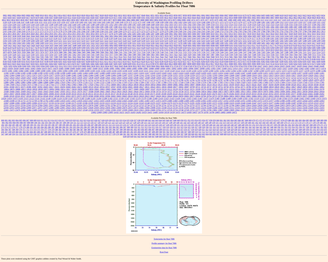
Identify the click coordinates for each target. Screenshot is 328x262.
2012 (226, 29)
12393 (45, 73)
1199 (162, 22)
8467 (56, 64)
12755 (102, 80)
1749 (32, 29)
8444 (23, 64)
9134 (272, 64)
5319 (79, 43)
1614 (120, 27)
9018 (217, 64)
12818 (248, 80)
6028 (185, 45)
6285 (70, 48)
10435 (282, 66)
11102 (103, 71)
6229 (10, 48)
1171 (130, 22)
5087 (217, 36)
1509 (208, 24)
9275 (314, 64)
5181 (272, 38)
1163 (94, 22)
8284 (203, 61)
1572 (42, 27)
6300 (83, 48)
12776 (164, 80)
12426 (186, 73)
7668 (212, 57)
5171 (226, 38)
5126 (55, 38)
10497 (89, 68)
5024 (272, 34)
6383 (254, 48)
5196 (14, 41)
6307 (116, 48)
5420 (5, 45)
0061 (199, 15)
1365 (125, 24)
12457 (299, 73)
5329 (125, 43)
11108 (135, 71)
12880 (6, 82)
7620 (139, 57)
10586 (106, 68)
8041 (83, 59)
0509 (60, 18)
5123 (41, 38)
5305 (23, 43)
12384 (17, 73)
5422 (14, 45)
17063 (68, 82)
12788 (226, 80)
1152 (45, 22)
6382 (249, 48)
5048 (51, 36)
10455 (4, 68)
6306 (111, 48)
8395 (305, 61)
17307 (158, 82)
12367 (250, 71)
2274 (143, 31)
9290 (323, 64)
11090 (42, 71)
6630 (33, 50)
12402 (79, 73)
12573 (198, 75)
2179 (65, 31)
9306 (52, 66)
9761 (227, 66)
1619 (143, 27)
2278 (162, 31)
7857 (318, 57)
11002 (207, 68)
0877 (110, 20)
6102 (236, 45)
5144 (134, 38)
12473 (34, 75)
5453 (97, 45)
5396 (240, 43)
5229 (139, 41)
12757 (107, 80)
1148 (27, 22)
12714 (276, 78)
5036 (5, 36)
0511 (69, 18)
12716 (282, 78)
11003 (213, 68)
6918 (268, 50)
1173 (139, 22)
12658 (203, 78)
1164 (99, 22)
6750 (125, 50)
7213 (314, 52)
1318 (309, 22)
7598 (56, 57)
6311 (134, 48)
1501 (185, 24)
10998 (202, 68)
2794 (286, 31)
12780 (180, 80)
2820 (33, 34)
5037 (10, 36)
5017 (245, 34)
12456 (293, 73)
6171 (267, 45)
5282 (282, 41)
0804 (263, 18)
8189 (19, 61)
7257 (56, 55)
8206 (79, 61)
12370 (267, 71)
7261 (69, 55)
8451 (37, 64)
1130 (14, 22)
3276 (102, 34)
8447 (28, 64)
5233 (157, 41)
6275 (23, 48)
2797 (300, 31)
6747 (111, 50)
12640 (102, 78)
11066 (312, 68)
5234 (162, 41)
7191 (300, 52)
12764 (118, 80)
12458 (305, 73)
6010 (125, 45)
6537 (10, 50)
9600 (84, 66)
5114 (5, 38)
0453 (318, 15)
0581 (120, 18)
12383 (11, 73)
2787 (259, 31)
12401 (73, 73)
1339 (56, 24)
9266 (305, 64)
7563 (291, 55)
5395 (235, 43)
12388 (34, 73)
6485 (314, 48)
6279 (42, 48)
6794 (171, 50)
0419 (286, 15)
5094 (250, 36)
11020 (257, 68)
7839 (300, 57)
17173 (113, 82)
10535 (100, 68)
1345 (79, 24)
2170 (28, 31)
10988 (151, 68)
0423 (305, 15)
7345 (92, 55)
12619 (305, 75)
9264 (295, 64)
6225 (314, 45)
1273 (226, 22)
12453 (276, 73)
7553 (268, 55)
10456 (10, 68)
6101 (231, 45)
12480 (68, 75)
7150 (175, 52)
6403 (295, 48)
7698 (245, 57)
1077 (207, 20)
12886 (40, 82)
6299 (79, 48)
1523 (272, 24)
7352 (102, 55)
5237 (175, 41)
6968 (314, 50)
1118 (284, 20)
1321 (318, 22)
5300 (323, 41)
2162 (314, 29)
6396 (277, 48)
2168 (19, 31)
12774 (152, 80)
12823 (276, 80)
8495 (116, 64)
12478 (57, 75)
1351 (106, 24)
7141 (166, 52)
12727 (316, 78)
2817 (19, 34)
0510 (65, 18)
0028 (102, 15)
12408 (102, 73)
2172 (37, 31)
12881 (11, 82)
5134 (88, 38)
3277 (106, 34)
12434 (220, 73)
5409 (277, 43)
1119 (288, 20)
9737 (181, 66)
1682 (272, 27)
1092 (248, 20)
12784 (203, 80)
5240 (189, 41)
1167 (112, 22)
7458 (203, 55)
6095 (208, 45)
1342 (70, 24)
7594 (37, 57)
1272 (222, 22)
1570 (32, 27)
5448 (74, 45)
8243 (157, 61)
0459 (23, 18)
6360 (226, 48)
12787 (220, 80)
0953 (165, 20)
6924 (295, 50)
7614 (120, 57)
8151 (235, 59)
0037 (139, 15)
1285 (272, 22)
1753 (51, 29)
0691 (249, 18)
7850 (314, 57)
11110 (141, 71)
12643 (119, 78)
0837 (27, 20)
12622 (321, 75)
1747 (23, 29)
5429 (37, 45)
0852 (55, 20)
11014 (235, 68)
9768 (255, 66)
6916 (259, 50)
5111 (314, 36)
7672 (222, 57)
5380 (185, 43)
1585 (102, 27)
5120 (28, 38)
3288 (157, 34)
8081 (120, 59)
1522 (268, 24)
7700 (254, 57)
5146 (143, 38)
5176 (249, 38)
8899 (194, 64)
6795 (175, 50)
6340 (180, 48)
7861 (323, 57)
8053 (97, 59)
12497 (124, 75)
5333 (143, 43)
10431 (265, 66)
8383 (268, 61)
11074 (323, 68)
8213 (111, 61)
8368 (226, 61)
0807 (272, 18)
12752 (90, 80)
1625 (166, 27)
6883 (217, 50)
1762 (92, 29)
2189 (97, 31)
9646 (126, 66)
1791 (208, 29)
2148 (254, 29)
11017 (240, 68)
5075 (162, 36)
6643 (88, 50)
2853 (42, 34)
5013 (226, 34)
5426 (33, 45)
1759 (79, 29)
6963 (305, 50)
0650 (217, 18)
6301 (88, 48)
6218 (286, 45)
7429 (189, 55)
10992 (173, 68)
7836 (295, 57)
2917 (83, 34)
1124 (311, 20)
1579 (74, 27)
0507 (51, 18)
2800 (314, 31)
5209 (51, 41)
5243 (203, 41)
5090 (231, 36)
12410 (113, 73)
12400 (68, 73)
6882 (212, 50)
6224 (309, 45)
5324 (102, 43)
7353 (106, 55)
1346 (83, 24)
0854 (64, 20)
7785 (272, 57)
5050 (60, 36)
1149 (32, 22)
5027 (286, 34)
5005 (189, 34)
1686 (291, 27)
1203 (180, 22)
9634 (107, 66)
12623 (6, 78)
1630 (175, 27)
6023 (162, 45)
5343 (157, 43)
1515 (235, 24)
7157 (208, 52)
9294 (15, 66)
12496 (119, 75)
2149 (259, 29)
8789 (152, 64)
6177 (272, 45)
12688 (214, 78)
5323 (97, 43)
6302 (93, 48)
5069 (139, 36)
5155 (152, 38)
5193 (323, 38)
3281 (125, 34)
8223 (139, 61)
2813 (323, 31)
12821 (265, 80)
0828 (309, 18)
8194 (33, 61)
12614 (276, 75)
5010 (212, 34)
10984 (128, 68)
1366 (129, 24)
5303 (14, 43)
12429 (197, 73)
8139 (203, 59)
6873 (189, 50)
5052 (70, 36)
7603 (74, 57)
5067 (130, 36)
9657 (144, 66)
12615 (282, 75)
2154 (282, 29)
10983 (123, 68)
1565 (9, 27)
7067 (33, 52)
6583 (19, 50)
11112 (151, 71)
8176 (300, 59)
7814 (286, 57)
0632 (166, 18)
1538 (314, 24)
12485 (96, 75)
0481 (42, 18)
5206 (37, 41)
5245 (212, 41)
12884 (28, 82)
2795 (291, 31)
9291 (6, 66)
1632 (185, 27)
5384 (199, 43)
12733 (17, 80)
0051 (152, 15)
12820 (259, 80)
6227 (323, 45)
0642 (185, 18)
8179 (309, 59)
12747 (62, 80)
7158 (212, 52)
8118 (157, 59)
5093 (245, 36)
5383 (194, 43)
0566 (92, 18)
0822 (291, 18)
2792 (282, 31)
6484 (309, 48)
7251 (37, 55)
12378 (306, 71)
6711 (97, 50)
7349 (97, 55)
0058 (185, 15)
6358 (217, 48)
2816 (14, 34)
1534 (295, 24)
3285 (143, 34)
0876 (105, 20)
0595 (162, 18)
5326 (111, 43)
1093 (253, 20)
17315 (169, 82)
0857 (78, 20)
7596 (46, 57)
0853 (59, 20)
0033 (125, 15)
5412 (291, 43)
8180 (314, 59)
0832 (4, 20)
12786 (214, 80)
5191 (314, 38)
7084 (79, 52)
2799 (309, 31)
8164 (258, 59)
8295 (208, 61)
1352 (111, 24)
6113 (245, 45)
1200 (166, 22)
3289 (162, 34)
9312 (61, 66)
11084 (20, 71)
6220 (295, 45)
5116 (14, 38)
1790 (203, 29)
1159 (77, 22)
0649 (212, 18)
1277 (245, 22)
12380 (318, 71)
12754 (96, 80)
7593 (33, 57)
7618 (129, 57)
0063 (208, 15)
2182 (79, 31)
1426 (139, 24)
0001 (5, 15)
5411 (286, 43)
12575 (203, 75)
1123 (306, 20)
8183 (323, 59)
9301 (29, 66)
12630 (45, 78)
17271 (152, 82)
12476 (45, 75)
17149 (96, 82)
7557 (277, 55)
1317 (305, 22)
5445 (61, 45)
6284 (65, 48)
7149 (171, 52)
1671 (231, 27)
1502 (189, 24)
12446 (237, 73)
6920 (277, 50)
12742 (45, 80)
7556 (272, 55)
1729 (14, 29)
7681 (231, 57)
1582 (88, 27)
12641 (107, 78)
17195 (124, 82)
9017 (212, 64)
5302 (10, 43)
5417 (314, 43)
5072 (148, 36)
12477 (51, 75)
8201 (60, 61)
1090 (239, 20)
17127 (90, 82)
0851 (50, 20)
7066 (28, 52)
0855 (68, 20)
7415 (171, 55)
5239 (185, 41)
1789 (199, 29)
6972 (323, 50)
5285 (295, 41)
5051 (65, 36)
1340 (60, 24)
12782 (192, 80)
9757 (213, 66)
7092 (107, 52)
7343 (88, 55)
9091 (235, 64)
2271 (129, 31)
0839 (32, 20)
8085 (130, 59)
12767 (124, 80)
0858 (82, 20)
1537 (309, 24)
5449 (79, 45)
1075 (198, 20)
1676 (249, 27)
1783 (171, 29)
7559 (286, 55)
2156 (291, 29)
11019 (251, 68)
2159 (305, 29)
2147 (249, 29)
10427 (259, 66)
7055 (19, 52)
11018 (246, 68)
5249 (231, 41)
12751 (85, 80)
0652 (226, 18)
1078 (211, 20)
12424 (180, 73)
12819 (254, 80)
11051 (262, 68)
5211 (60, 41)
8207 (83, 61)
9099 (259, 64)
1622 (152, 27)
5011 (217, 34)
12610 (254, 75)
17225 (130, 82)
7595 (42, 57)
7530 (231, 55)
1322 (323, 22)
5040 (24, 36)
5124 (46, 38)
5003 (180, 34)
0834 (13, 20)
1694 (323, 27)
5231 (148, 41)
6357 (212, 48)
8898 (189, 64)
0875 (101, 20)
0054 (166, 15)
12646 (136, 78)
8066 (107, 59)
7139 (157, 52)
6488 (323, 48)
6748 (116, 50)
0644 (194, 18)
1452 (166, 24)
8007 (51, 59)
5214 (74, 41)
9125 (268, 64)
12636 (79, 78)
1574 (51, 27)
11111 (146, 71)
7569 (309, 55)
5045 (37, 36)
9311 (56, 66)
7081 (65, 52)
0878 (115, 20)
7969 (33, 59)
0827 (305, 18)
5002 (175, 34)
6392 (263, 48)
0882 (128, 20)
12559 (192, 75)
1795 (217, 29)
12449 (254, 73)
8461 (46, 64)
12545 (158, 75)
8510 (139, 64)
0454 (323, 15)
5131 (74, 38)
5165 (198, 38)
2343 (194, 31)
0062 (203, 15)
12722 (293, 78)
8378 (249, 61)
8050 (88, 59)
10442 (304, 66)
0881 (124, 20)
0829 (314, 18)
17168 (107, 82)
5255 (254, 41)
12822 (271, 80)
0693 (259, 18)
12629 (40, 78)
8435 (14, 64)
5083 (199, 36)
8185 (10, 61)
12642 (113, 78)
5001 (171, 34)
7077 (47, 52)
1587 (111, 27)
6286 (74, 48)
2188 (92, 31)
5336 (152, 43)
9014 (208, 64)
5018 (249, 34)
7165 (235, 52)
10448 (316, 66)
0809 (277, 18)
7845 (305, 57)
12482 (79, 75)
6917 (263, 50)
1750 (37, 29)
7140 (162, 52)
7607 (93, 57)
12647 (141, 78)
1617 (134, 27)
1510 (213, 24)
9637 (112, 66)
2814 (5, 34)
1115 (271, 20)
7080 (60, 52)
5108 (305, 36)
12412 (124, 73)
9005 (203, 64)
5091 (236, 36)
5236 (171, 41)
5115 (10, 38)
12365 (239, 71)
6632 (42, 50)
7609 (97, 57)
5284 (291, 41)
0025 (92, 15)
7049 (14, 52)
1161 (86, 22)
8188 (14, 61)
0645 (199, 18)
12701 (237, 78)
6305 (106, 48)
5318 (74, 43)
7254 (51, 55)
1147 (23, 22)
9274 (309, 64)
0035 (134, 15)
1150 (36, 22)
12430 (203, 73)
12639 (96, 78)
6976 (10, 52)
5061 (102, 36)
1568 (23, 27)
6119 (258, 45)
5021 (263, 34)
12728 (321, 78)
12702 (243, 78)
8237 (152, 61)
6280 (46, 48)
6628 (23, 50)
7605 (83, 57)
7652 (180, 57)
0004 (19, 15)
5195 (10, 41)
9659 (149, 66)
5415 (305, 43)
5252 (245, 41)
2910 (51, 34)
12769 (135, 80)
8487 (111, 64)
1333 (28, 24)
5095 (254, 36)
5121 (32, 38)
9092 (240, 64)
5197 (19, 41)
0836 (22, 20)
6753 (139, 50)
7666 (208, 57)
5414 (300, 43)
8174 (291, 59)
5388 (212, 43)
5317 (69, 43)
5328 (120, 43)
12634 (68, 78)
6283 (60, 48)
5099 (263, 36)
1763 (97, 29)
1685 (286, 27)
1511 (217, 24)
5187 (295, 38)
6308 (120, 48)
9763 (236, 66)
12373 (284, 71)
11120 (172, 71)
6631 (37, 50)
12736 (28, 80)
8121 (162, 59)
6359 (222, 48)
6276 (28, 48)
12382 (6, 73)
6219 (291, 45)
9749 (190, 66)
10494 (78, 68)
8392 (291, 61)
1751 (42, 29)
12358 (205, 71)
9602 (89, 66)
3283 (134, 34)
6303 (97, 48)
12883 (23, 82)
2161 (309, 29)
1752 (46, 29)
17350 (197, 82)
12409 (107, 73)
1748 (28, 29)
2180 (69, 31)
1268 (208, 22)
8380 (254, 61)
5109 (310, 36)
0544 (74, 18)
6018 (139, 45)
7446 (199, 55)
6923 (291, 50)
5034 (318, 34)
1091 (244, 20)
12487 (102, 75)
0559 (79, 18)
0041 (148, 15)
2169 (23, 31)
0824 (300, 18)
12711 (265, 78)
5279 (268, 41)
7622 (143, 57)
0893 (152, 20)
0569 (106, 18)
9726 (176, 66)
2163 (318, 29)
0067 (226, 15)
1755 (60, 29)
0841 (41, 20)
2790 (272, 31)
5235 (166, 41)
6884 (222, 50)
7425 (180, 55)
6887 (231, 50)
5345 (162, 43)
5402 (268, 43)
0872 (87, 20)
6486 (318, 48)
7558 (282, 55)
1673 (240, 27)
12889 (51, 82)
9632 (102, 66)
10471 (49, 68)
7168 (249, 52)
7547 (249, 55)
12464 (11, 75)
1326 (14, 24)
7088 (93, 52)
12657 (198, 78)
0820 (282, 18)
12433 (214, 73)
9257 (286, 64)
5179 (263, 38)
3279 (116, 34)
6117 (254, 45)
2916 (79, 34)
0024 (88, 15)
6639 (70, 50)
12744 (51, 80)
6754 (143, 50)
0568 (102, 18)
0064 (212, 15)
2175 (51, 31)
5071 (143, 36)
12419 (158, 73)
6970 (318, 50)
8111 (153, 59)
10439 (299, 66)
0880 (119, 20)
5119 (23, 38)
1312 (282, 22)
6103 (240, 45)
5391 (226, 43)
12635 (73, 78)
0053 (162, 15)
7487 (212, 55)
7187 (282, 52)
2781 (231, 31)
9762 (231, 66)
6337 (166, 48)
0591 (143, 18)
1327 (19, 24)
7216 (5, 55)
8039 (79, 59)
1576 (60, 27)
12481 (73, 75)
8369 (231, 61)
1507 (203, 24)
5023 (268, 34)
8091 (143, 59)
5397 (245, 43)
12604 (220, 75)
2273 (139, 31)
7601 (70, 57)
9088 (231, 64)
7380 (120, 55)
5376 (171, 43)
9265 (300, 64)
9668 (167, 66)
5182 (277, 38)
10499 (95, 68)
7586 (19, 57)
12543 (152, 75)
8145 (221, 59)
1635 (199, 27)
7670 (217, 57)
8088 (139, 59)
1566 (14, 27)
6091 (190, 45)
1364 (120, 24)
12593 (214, 75)
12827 (299, 80)
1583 (92, 27)
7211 (305, 52)
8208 (88, 61)
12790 (231, 80)
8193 (28, 61)
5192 (318, 38)
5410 (282, 43)
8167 (272, 59)
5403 (272, 43)
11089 (37, 71)
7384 (129, 55)
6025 (171, 45)
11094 (65, 71)
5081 (190, 36)
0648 (208, 18)
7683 (235, 57)
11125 (183, 71)
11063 (301, 68)
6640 (74, 50)
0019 (79, 15)
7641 (157, 57)
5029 (295, 34)
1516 (240, 24)
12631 (51, 78)
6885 (226, 50)
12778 (169, 80)
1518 (249, 24)
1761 (88, 29)
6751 (129, 50)
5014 (231, 34)
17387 (214, 82)
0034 (129, 15)
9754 (204, 66)
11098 (81, 71)
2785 (249, 31)
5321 (88, 43)
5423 (19, 45)
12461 (321, 73)
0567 (97, 18)
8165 (263, 59)
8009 (56, 59)
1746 (19, 29)
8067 (111, 59)
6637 (60, 50)
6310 (129, 48)
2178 (60, 31)
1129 (9, 22)
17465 (259, 82)
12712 (271, 78)
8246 (162, 61)
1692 (314, 27)
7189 (291, 52)
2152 (272, 29)
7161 (226, 52)
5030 (300, 34)
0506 (46, 18)
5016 (240, 34)
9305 (47, 66)
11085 (26, 71)
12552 (181, 75)
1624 (162, 27)
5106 (296, 36)
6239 (14, 48)
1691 (309, 27)
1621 (148, 27)
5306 (28, 43)
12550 (169, 75)
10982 (117, 68)
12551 (175, 75)
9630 (93, 66)
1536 (305, 24)
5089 (226, 36)
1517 (245, 24)
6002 (111, 45)
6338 (171, 48)
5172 (231, 38)
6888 (235, 50)
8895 (180, 64)
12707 (248, 78)
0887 (138, 20)
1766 (111, 29)
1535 (300, 24)
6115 (249, 45)
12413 (130, 73)
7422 (175, 55)
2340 (180, 31)
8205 (74, 61)
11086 (31, 71)
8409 (5, 64)
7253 (46, 55)
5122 (37, 38)
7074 (42, 52)
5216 (83, 41)
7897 (5, 59)
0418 (281, 15)
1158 (72, 22)
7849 (309, 57)
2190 (102, 31)
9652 (135, 66)
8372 (235, 61)
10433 (271, 66)
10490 (72, 68)
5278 (263, 41)
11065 (306, 68)
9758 (218, 66)
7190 (295, 52)
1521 (263, 24)
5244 (208, 41)
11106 (124, 71)
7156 (203, 52)
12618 (299, 75)
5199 (28, 41)
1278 (249, 22)
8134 (194, 59)
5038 (14, 36)
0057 (180, 15)
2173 (42, 31)
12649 (152, 78)
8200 (56, 61)
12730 (11, 80)
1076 (202, 20)
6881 (208, 50)
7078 (51, 52)
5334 (148, 43)
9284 (318, 64)
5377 (175, 43)
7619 (134, 57)
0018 (74, 15)
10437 (293, 66)
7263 (79, 55)
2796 (295, 31)
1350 (102, 24)
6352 (189, 48)
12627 (28, 78)
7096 (116, 52)
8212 (106, 61)
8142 (208, 59)
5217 (88, 41)
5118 (19, 38)
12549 (164, 75)
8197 (42, 61)
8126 (175, 59)
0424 (309, 15)
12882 (17, 82)
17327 (175, 82)
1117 (279, 20)
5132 (78, 38)
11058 (290, 68)
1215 (194, 22)
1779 (152, 29)
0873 (92, 20)
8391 (286, 61)
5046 (42, 36)
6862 (180, 50)
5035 (323, 34)
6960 (300, 50)
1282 (268, 22)
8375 (245, 61)
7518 (226, 55)
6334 (152, 48)
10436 (287, 66)
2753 (222, 31)
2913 (65, 34)
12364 (233, 71)
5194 (5, 41)
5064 (116, 36)
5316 (65, 43)
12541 (141, 75)
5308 (37, 43)
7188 (286, 52)
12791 (237, 80)
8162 (249, 59)
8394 (300, 61)
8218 (134, 61)
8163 (254, 59)
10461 (27, 68)
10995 (185, 68)
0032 (120, 15)
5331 (134, 43)
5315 (60, 43)
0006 (28, 15)
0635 (171, 18)
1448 (148, 24)
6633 (46, 50)
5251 (240, 41)
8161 (245, 59)
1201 (171, 22)
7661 (194, 57)
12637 (85, 78)
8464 (51, 64)
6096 (213, 45)
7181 (254, 52)
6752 (134, 50)
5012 (221, 34)
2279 (166, 31)
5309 (42, 43)
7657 (185, 57)
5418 (318, 43)
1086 (221, 20)
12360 (210, 71)
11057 (284, 68)
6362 (235, 48)
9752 (199, 66)
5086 (213, 36)
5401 (263, 43)
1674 (245, 27)
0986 (184, 20)
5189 (304, 38)
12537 (130, 75)
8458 (42, 64)
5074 (157, 36)
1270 (212, 22)
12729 (6, 80)
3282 (129, 34)
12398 (62, 73)
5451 (88, 45)
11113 (156, 71)
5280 (272, 41)
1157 (68, 22)
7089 (97, 52)
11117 (161, 71)
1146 (18, 22)
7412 (166, 55)
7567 (300, 55)
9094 (245, 64)
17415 (226, 82)
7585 (14, 57)
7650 (175, 57)
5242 (199, 41)
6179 (277, 45)
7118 (143, 52)
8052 (93, 59)
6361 (231, 48)
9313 (66, 66)
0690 (245, 18)
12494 (113, 75)
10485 (61, 68)
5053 (74, 36)
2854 (46, 34)
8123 (166, 59)
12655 (186, 78)
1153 (50, 22)
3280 (120, 34)
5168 (212, 38)
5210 (56, 41)
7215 (323, 52)
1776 (139, 29)
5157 (161, 38)
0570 (111, 18)
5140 (115, 38)
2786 (254, 31)
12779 (175, 80)
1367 (134, 24)
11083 (15, 71)
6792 (162, 50)
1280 (259, 22)
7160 (222, 52)
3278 (111, 34)
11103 (108, 71)
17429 (242, 82)
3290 (166, 34)
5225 (120, 41)
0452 (314, 15)
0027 (97, 15)
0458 (19, 18)
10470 (44, 68)
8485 (102, 64)
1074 (193, 20)
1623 (157, 27)
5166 (203, 38)
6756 (152, 50)
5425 (28, 45)
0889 (147, 20)
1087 (225, 20)
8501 (134, 64)
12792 (242, 80)
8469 (60, 64)
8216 (125, 61)
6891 (245, 50)
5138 (106, 38)
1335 (37, 24)
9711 (172, 66)
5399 (254, 43)
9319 (79, 66)
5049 (56, 36)
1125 (315, 20)
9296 (20, 66)
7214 (318, 52)
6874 (194, 50)
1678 (259, 27)
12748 (68, 80)
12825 (288, 80)
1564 (5, 27)
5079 (180, 36)
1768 (120, 29)
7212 (309, 52)
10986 (140, 68)
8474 (70, 64)
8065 (102, 59)
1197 (153, 22)
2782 (235, 31)
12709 (260, 78)
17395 (220, 82)
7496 (217, 55)
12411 (118, 73)
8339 (222, 61)
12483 (85, 75)
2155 (286, 29)
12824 (282, 80)
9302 (33, 66)
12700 (231, 78)
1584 (97, 27)
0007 (33, 15)
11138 (188, 71)
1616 (129, 27)
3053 (88, 34)
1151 (41, 22)
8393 (295, 61)
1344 (74, 24)
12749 (73, 80)
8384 (272, 61)
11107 (130, 71)
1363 (116, 24)
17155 (102, 82)
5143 (129, 38)
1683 (277, 27)
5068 (134, 36)
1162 (90, 22)
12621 (316, 75)
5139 (111, 38)
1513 (226, 24)
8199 (51, 61)
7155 (199, 52)
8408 (323, 61)
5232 (152, 41)
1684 (282, 27)
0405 (263, 15)
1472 (176, 24)
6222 (300, 45)
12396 (57, 73)
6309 (125, 48)
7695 (240, 57)
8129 (185, 59)
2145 (240, 29)
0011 (46, 15)
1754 (56, 29)
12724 (305, 78)
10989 (157, 68)
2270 (125, 31)
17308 (164, 82)
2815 (10, 34)
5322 (92, 43)
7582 (10, 57)
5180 (267, 38)
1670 (226, 27)
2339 (175, 31)
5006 (194, 34)
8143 (212, 59)
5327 (116, 43)
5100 (268, 36)
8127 (180, 59)
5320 (83, 43)
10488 (66, 68)
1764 (102, 29)
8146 (226, 59)
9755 (208, 66)
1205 (189, 22)
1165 (103, 22)
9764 (241, 66)
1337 (46, 24)
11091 (48, 71)
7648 (171, 57)
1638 (208, 27)
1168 (117, 22)
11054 (273, 68)
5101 (273, 36)
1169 (121, 22)
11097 (76, 71)
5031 (305, 34)
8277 (189, 61)
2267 (111, 31)
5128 (65, 38)
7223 (28, 55)
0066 (222, 15)
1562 (318, 24)
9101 (263, 64)
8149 (231, 59)
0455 (5, 18)
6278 (37, 48)
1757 (69, 29)
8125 (171, 59)
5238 (180, 41)
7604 (79, 57)
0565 (88, 18)
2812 (318, 31)
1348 (93, 24)
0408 (277, 15)
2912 (60, 34)
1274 (231, 22)
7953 (19, 59)
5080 (185, 36)
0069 (235, 15)
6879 (203, 50)
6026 (176, 45)
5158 (166, 38)
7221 (19, 55)
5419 (323, 43)
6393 (268, 48)
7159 (217, 52)
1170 (126, 22)
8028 (74, 59)
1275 (235, 22)
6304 (102, 48)
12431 (209, 73)
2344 (199, 31)
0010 (42, 15)
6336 (162, 48)
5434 (47, 45)
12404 (85, 73)
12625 (17, 78)
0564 (83, 18)
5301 (5, 43)
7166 (240, 52)
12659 (209, 78)
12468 (17, 75)
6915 (254, 50)
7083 (74, 52)
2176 (56, 31)
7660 (189, 57)
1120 (293, 20)
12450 (259, 73)
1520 (259, 24)
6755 (148, 50)
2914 (69, 34)
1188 (148, 22)
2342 (189, 31)
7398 (143, 55)
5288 (305, 41)
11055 (279, 68)
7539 (235, 55)
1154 (54, 22)
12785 (209, 80)
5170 (221, 38)
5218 (92, 41)
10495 (83, 68)
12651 (164, 78)
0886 (133, 20)
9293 (10, 66)
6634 (51, 50)
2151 (268, 29)
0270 (245, 15)
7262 (74, 55)
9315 (70, 66)
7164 (231, 52)
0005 (23, 15)
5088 (222, 36)
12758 (113, 80)
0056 (175, 15)
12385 (23, 73)
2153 (277, 29)
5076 (167, 36)
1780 (157, 29)
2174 (46, 31)
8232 (148, 61)
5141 (120, 38)
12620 (310, 75)
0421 (295, 15)
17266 (141, 82)
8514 (148, 64)
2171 (32, 31)
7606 (88, 57)
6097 (217, 45)
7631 (148, 57)
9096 (254, 64)
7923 (10, 59)
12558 (186, 75)
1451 (162, 24)
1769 (125, 29)
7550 (259, 55)
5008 (203, 34)
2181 (74, 31)
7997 (42, 59)
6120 (263, 45)
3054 (92, 34)
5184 (286, 38)
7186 (277, 52)
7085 (83, 52)
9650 (130, 66)
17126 (85, 82)
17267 (147, 82)
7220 (14, 55)
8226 (143, 61)
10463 (32, 68)
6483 (305, 48)
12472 (28, 75)
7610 (102, 57)
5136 (97, 38)
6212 (281, 45)
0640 (175, 18)
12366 (244, 71)
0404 (258, 15)
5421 (10, 45)
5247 (222, 41)
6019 (143, 45)
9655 (139, 66)
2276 (152, 31)
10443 (310, 66)
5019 (254, 34)
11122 (177, 71)
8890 (175, 64)
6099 (226, 45)
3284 (139, 34)
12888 (45, 82)
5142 (124, 38)
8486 (106, 64)
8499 (129, 64)
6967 (309, 50)
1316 (300, 22)
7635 (152, 57)
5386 (208, 43)
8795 (157, 64)
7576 (323, 55)
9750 (195, 66)
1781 (162, 29)
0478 (33, 18)
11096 (70, 71)
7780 (268, 57)
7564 (295, 55)
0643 (189, 18)
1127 (324, 20)
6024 (167, 45)
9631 (98, 66)
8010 (60, 59)
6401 (291, 48)
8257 (185, 61)
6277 (33, 48)
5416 (309, 43)
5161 (180, 38)
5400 (259, 43)
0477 (28, 18)
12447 (242, 73)
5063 (111, 36)
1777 (143, 29)
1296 (277, 22)
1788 (194, 29)
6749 (120, 50)
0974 (170, 20)
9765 (245, 66)
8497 (120, 64)
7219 (9, 55)
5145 (138, 38)
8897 (185, 64)
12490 (107, 75)
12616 (288, 75)
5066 (125, 36)
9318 (75, 66)
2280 (171, 31)
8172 (281, 59)
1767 (116, 29)
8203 (65, 61)
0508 (56, 18)
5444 (56, 45)
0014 (60, 15)
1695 (5, 29)
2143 (231, 29)
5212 (65, 41)
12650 (158, 78)
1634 (194, 27)
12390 (40, 73)
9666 (162, 66)
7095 (111, 52)
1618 (139, 27)
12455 (288, 73)
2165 (5, 31)
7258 (60, 55)
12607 (237, 75)
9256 (282, 64)
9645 (121, 66)
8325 (217, 61)
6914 (249, 50)
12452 (271, 73)
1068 (188, 20)
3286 (148, 34)
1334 (33, 24)
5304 (19, 43)
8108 (148, 59)
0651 (222, 18)
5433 (42, 45)
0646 (203, 18)
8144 (217, 59)
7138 (152, 52)
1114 (266, 20)
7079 (56, 52)
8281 (199, 61)
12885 (34, 82)
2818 (23, 34)
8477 (79, 64)
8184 (5, 61)
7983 (37, 59)
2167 (14, 31)
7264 (83, 55)
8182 (318, 59)
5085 (208, 36)
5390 (222, 43)
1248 (203, 22)
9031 (226, 64)
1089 (235, 20)
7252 (42, 55)
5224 (116, 41)
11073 (317, 68)
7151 (180, 52)
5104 (286, 36)
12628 (34, 78)
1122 (302, 20)
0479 (37, 18)
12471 (23, 75)
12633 (62, 78)
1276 (240, 22)
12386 (28, 73)
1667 (212, 27)
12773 (147, 80)
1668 (217, 27)
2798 (305, 31)
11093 (59, 71)
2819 (28, 34)
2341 (185, 31)
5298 (314, 41)
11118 (167, 71)
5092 (240, 36)
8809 (162, 64)
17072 (73, 82)
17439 (254, 82)
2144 (235, 29)
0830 (318, 18)
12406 (90, 73)
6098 (222, 45)
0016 (69, 15)
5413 (295, 43)
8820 (166, 64)
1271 (217, 22)
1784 (175, 29)
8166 (268, 59)
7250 (32, 55)
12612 (265, 75)
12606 (231, 75)
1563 (323, 24)
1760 (83, 29)
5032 (309, 34)
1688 (300, 27)
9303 (38, 66)
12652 (169, 78)
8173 (286, 59)
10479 (55, 68)
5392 (231, 43)
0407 (272, 15)
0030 (111, 15)
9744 (185, 66)
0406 (268, 15)
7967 (28, 59)
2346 (208, 31)
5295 (309, 41)
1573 (46, 27)
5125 (51, 38)
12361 (216, 71)
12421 (169, 73)
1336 (42, 24)
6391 (259, 48)
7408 (162, 55)
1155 (59, 22)
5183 (281, 38)
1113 (262, 20)
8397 (309, 61)
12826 (293, 80)
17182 (118, 82)
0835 (18, 20)
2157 (295, 29)
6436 (300, 48)
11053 (268, 68)
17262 (135, 82)
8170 (277, 59)
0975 (175, 20)
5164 (194, 38)
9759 (222, 66)
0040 (143, 15)
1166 (108, 22)
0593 (152, 18)
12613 (271, 75)
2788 (263, 31)
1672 (235, 27)
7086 (88, 52)
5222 (106, 41)
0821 (286, 18)
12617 (293, 75)
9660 (153, 66)
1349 (97, 24)
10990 (162, 68)
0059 (189, 15)
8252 (171, 61)
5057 (88, 36)
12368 (256, 71)
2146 (245, 29)
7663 (199, 57)
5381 (189, 43)
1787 (189, 29)
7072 (37, 52)
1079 (216, 20)
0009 (37, 15)
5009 (208, 34)
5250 (235, 41)
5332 (139, 43)
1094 (258, 20)
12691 (220, 78)
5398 (249, 43)
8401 (314, 61)
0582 (125, 18)
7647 (166, 57)
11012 (229, 68)
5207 (42, 41)
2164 (323, 29)
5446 (65, 45)
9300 (24, 66)
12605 (226, 75)
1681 (268, 27)
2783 (240, 31)
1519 (254, 24)
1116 (275, 20)
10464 (38, 68)
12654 (181, 78)
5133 (83, 38)
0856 (73, 20)
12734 (23, 80)
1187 (144, 22)
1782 (166, 29)
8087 (134, 59)
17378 (203, 82)
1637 (203, 27)
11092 (54, 71)
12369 (261, 71)
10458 (16, 68)
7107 (134, 52)
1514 (231, 24)
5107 (300, 36)
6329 (148, 48)
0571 (116, 18)
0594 (157, 18)
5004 (185, 34)
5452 (93, 45)
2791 (277, 31)
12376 (295, 71)
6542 (14, 50)
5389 (217, 43)
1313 (286, 22)
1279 (254, 22)
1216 (199, 22)
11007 (218, 68)
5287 (300, 41)
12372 (278, 71)
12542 (147, 75)
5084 (203, 36)
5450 (84, 45)
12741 (40, 80)
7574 (318, 55)
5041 (28, 36)
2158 (300, 29)
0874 (96, 20)
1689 (305, 27)
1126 (320, 20)
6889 (240, 50)
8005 (47, 59)
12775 (158, 80)
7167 (245, 52)
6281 (51, 48)
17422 (231, 82)
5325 (106, 43)
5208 (46, 41)
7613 (116, 57)
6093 (199, 45)
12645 (130, 78)
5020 (258, 34)
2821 (37, 34)
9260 (291, 64)
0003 (14, 15)
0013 (56, 15)
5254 (249, 41)
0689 (240, 18)
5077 (171, 36)
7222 (23, 55)
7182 (259, 52)
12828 (305, 80)
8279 (194, 61)
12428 (192, 73)
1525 (282, 24)
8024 (70, 59)
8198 (46, 61)
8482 (93, 64)
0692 (254, 18)
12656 (192, 78)
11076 (4, 71)
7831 (291, 57)
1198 (157, 22)
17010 (62, 82)
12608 (243, 75)
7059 (24, 52)
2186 (83, 31)
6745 (102, 50)
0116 (240, 15)
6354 (199, 48)
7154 (194, 52)
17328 (180, 82)
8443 (19, 64)
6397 (282, 48)
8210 (97, 61)
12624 (11, 78)
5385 (203, 43)
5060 (97, 36)
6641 (79, 50)
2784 (245, 31)
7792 (277, 57)
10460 (21, 68)
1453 (171, 24)
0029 (106, 15)
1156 (63, 22)
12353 (199, 71)
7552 (263, 55)
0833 (9, 20)
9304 (43, 66)
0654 (231, 18)
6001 (107, 45)
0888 (142, 20)
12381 (323, 71)
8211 (102, 61)
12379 (312, 71)
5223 (111, 41)
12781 (186, 80)
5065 (120, 36)
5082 (194, 36)
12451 (265, 73)
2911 (56, 34)
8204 (70, 61)
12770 (141, 80)
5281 (277, 41)
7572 (314, 55)
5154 (148, 38)
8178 (305, 59)
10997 (196, 68)
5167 (208, 38)
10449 (321, 66)
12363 (227, 71)
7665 (203, 57)
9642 (116, 66)
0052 (157, 15)
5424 (24, 45)
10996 (190, 68)
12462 (6, 75)
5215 (79, 41)
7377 (111, 55)
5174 (240, 38)
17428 (237, 82)
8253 (175, 61)
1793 (212, 29)
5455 (102, 45)
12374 (289, 71)
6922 (286, 50)
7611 (106, 57)
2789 (268, 31)
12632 (57, 78)
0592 (148, 18)
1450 (157, 24)
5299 (318, 41)
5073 (153, 36)
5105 (291, 36)
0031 (116, 15)
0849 (45, 20)
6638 (65, 50)
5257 (259, 41)
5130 (69, 38)
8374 (240, 61)
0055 (171, 15)
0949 (161, 20)
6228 (5, 48)
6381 (245, 48)
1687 (295, 27)
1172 (135, 22)
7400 (148, 55)
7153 (189, 52)
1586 (106, 27)
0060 (194, 15)
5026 (281, 34)
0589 (139, 18)
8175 (295, 59)
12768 (130, 80)
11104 (114, 71)
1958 (222, 29)
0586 (134, 18)
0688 (235, 18)
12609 (248, 75)
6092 (194, 45)
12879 (321, 80)
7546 (245, 55)
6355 (203, 48)
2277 (157, 31)
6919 (272, 50)
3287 (152, 34)
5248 (226, 41)
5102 (277, 36)
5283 (286, 41)
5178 (258, 38)
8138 (198, 59)
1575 (56, 27)
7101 (120, 52)
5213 (69, 41)
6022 (157, 45)
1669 (222, 27)
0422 (300, 15)
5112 (318, 36)
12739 (34, 80)
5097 (259, 36)
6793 (166, 50)
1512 (222, 24)
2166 (9, 31)
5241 (194, 41)
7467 (208, 55)
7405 (157, 55)
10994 (179, 68)
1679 (263, 27)
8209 (93, 61)
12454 (282, 73)
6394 (272, 48)
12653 (175, 78)
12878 (316, 80)
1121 (297, 20)
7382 (125, 55)
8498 (125, 64)
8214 (116, 61)
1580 (79, 27)
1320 (314, 22)
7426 (185, 55)
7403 (152, 55)
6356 (208, 48)
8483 (97, 64)
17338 (186, 82)
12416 (141, 73)
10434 (276, 66)
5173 (235, 38)
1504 (199, 24)
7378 (116, 55)
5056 (83, 36)
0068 (231, 15)
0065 (217, 15)
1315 (295, 22)
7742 (263, 57)
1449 (153, 24)
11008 (224, 68)
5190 (309, 38)
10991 (168, 68)
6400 (286, 48)
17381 (209, 82)
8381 (259, 61)
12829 (310, 80)
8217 (129, 61)
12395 (51, 73)
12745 (56, 80)
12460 (316, 73)
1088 (230, 20)
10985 (134, 68)
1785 (180, 29)
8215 (120, 61)
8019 (65, 59)
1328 (23, 24)
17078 (79, 82)
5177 (254, 38)
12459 (310, 73)
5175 (244, 38)
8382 (263, 61)
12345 (194, 71)
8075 (116, 59)
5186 (291, 38)
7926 (14, 59)
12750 (79, 80)
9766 (250, 66)
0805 (268, 18)
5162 (184, 38)
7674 (226, 57)
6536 (5, 50)
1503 (194, 24)
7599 (60, 57)
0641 (180, 18)
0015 (65, 15)
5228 (134, 41)
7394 (139, 55)
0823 (295, 18)
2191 (106, 31)
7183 (263, 52)
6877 (199, 50)
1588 (116, 27)
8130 (189, 59)
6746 (106, 50)
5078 (176, 36)
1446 (143, 24)
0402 (254, 15)
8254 (180, 61)
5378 (180, 43)
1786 (185, 29)
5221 (102, 41)
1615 (125, 27)
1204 (185, 22)
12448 (248, 73)
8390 (282, 61)
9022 (222, 64)
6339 (175, 48)
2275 (148, 31)
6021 (153, 45)
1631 (180, 27)
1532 (291, 24)
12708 (254, 78)
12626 (23, 78)
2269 (120, 31)
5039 (19, 36)
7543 (240, 55)
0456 (10, 18)
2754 (226, 31)
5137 (101, 38)
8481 (88, 64)
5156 (157, 38)
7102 (125, 52)
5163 (189, 38)
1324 (10, 24)
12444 (226, 73)
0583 (129, 18)
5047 (47, 36)
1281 (263, 22)
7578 (5, 57)
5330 (129, 43)
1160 (81, 22)
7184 (268, 52)
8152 (240, 59)
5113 (323, 36)
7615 (125, 57)
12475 (40, 75)
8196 (37, 61)
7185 (272, 52)
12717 (288, 78)
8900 (199, 64)
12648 (147, 78)
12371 (272, 71)
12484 (90, 75)
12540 (136, 75)
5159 (171, 38)
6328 (143, 48)
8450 (33, 64)
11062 (295, 68)
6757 (157, 50)
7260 (65, 55)
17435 (248, 82)
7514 (222, 55)
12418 (152, 73)
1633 (189, 27)
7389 (134, 55)
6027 (180, 45)
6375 (240, 48)
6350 (185, 48)
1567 (19, 27)
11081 (9, 71)
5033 (314, 34)
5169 (217, 38)
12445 (231, 73)
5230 (143, 41)
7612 (111, 57)
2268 (116, 31)
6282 (56, 48)
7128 (148, 52)
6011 (130, 45)
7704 (259, 57)
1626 (171, 27)
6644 (93, 50)
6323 (139, 48)
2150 (263, 29)
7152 (185, 52)
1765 (106, 29)
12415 (135, 73)
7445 (194, 55)
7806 (282, 57)
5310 (46, 43)
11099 (87, 71)
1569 (28, 27)
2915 (74, 34)
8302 (212, 61)
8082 (125, 59)
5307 (33, 43)
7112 (139, 52)
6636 (56, 50)
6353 (194, 48)
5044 (33, 36)
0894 (156, 20)
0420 (291, 15)
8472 (65, 64)
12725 (310, 78)
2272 (134, 31)
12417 (147, 73)
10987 (145, 68)
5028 (291, 34)
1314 (291, 22)
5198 (23, 41)
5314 (56, 43)
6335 (157, 48)
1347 (88, 24)
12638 (90, 78)
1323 (5, 24)
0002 (10, 15)
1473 (180, 24)
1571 (37, 27)
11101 (97, 71)
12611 (259, 75)
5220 (97, 41)
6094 (203, 45)
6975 (5, 52)
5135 (92, 38)
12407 (96, 73)
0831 (323, 18)
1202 (175, 22)
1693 (318, 27)
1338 (51, 24)
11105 (119, 71)
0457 (14, 18)
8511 (143, 64)
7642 (162, 57)
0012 (51, 15)
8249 (166, 61)
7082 (70, 52)
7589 (28, 57)
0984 (179, 20)
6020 (148, 45)
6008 (121, 45)
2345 (203, 31)
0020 (83, 15)
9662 (158, 66)
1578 (69, 27)
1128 (5, 22)
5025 (277, 34)
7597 (51, 57)
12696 (226, 78)
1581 (83, 27)
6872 (185, 50)
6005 (116, 45)
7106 (130, 52)
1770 (129, 29)
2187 (88, 31)
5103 (282, 36)
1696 (9, 29)
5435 (51, 45)
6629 (28, 50)
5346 (166, 43)
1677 (254, 27)
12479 (62, 75)
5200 (33, 41)
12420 (164, 73)
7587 (23, 57)
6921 (282, 50)
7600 (65, 57)
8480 (83, 64)
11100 (92, 71)
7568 (305, 55)
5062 (107, 36)
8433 (10, 64)
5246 (217, 41)
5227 (129, 41)
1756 (65, 29)
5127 (60, 38)
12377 (301, 71)
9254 (277, 64)
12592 (209, 75)
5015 (235, 34)
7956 (24, 59)
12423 (175, 73)
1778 (148, 29)
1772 (134, 29)
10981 (111, 68)
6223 (304, 45)
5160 (175, 38)
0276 (249, 15)
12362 (222, 71)
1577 (65, 27)
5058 (93, 36)
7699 (249, 57)
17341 (192, 82)
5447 (70, 45)
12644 (124, 78)
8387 (277, 61)
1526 (286, 24)
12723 (299, 78)
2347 (212, 31)
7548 (254, 55)
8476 (74, 64)
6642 (83, 50)
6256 (19, 48)
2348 (217, 31)
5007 (199, 34)
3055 (97, 34)
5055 (79, 36)
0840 (36, 20)
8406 (318, 61)
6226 (318, 45)
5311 (51, 43)
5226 (125, 41)
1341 (65, 24)
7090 (102, 52)
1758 (74, 29)
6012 (134, 45)
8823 (171, 64)
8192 (23, 61)
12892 (56, 82)
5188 (300, 38)
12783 (197, 80)
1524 (277, 24)
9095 (249, 64)
